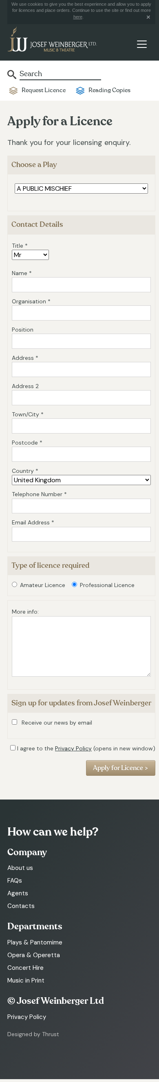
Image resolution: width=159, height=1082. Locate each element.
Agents (17, 893)
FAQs (14, 880)
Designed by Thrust (33, 1034)
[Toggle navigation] (141, 44)
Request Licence (44, 90)
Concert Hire (25, 968)
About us (20, 868)
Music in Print (25, 980)
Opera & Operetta (33, 955)
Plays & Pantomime (34, 942)
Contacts (21, 906)
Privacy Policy (73, 748)
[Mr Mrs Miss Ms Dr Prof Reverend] (30, 255)
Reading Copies (109, 90)
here (77, 16)
